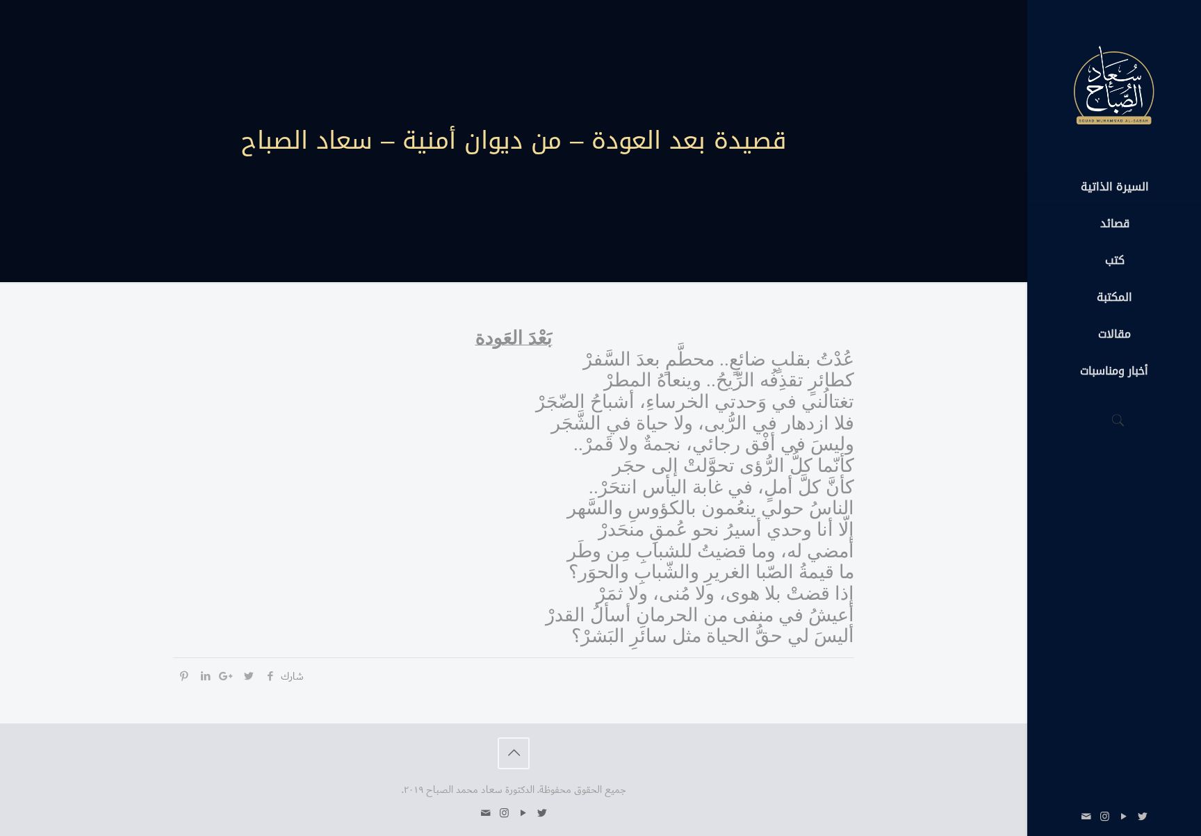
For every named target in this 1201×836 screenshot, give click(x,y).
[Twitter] (1142, 817)
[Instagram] (1104, 817)
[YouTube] (1123, 817)
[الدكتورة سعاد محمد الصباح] (1114, 84)
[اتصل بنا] (1086, 817)
